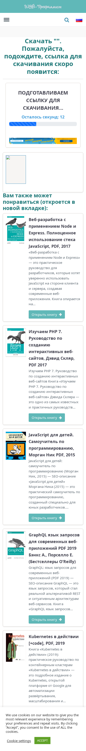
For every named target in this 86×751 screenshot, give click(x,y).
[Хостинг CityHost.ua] (43, 140)
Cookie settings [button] (19, 741)
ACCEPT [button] (42, 740)
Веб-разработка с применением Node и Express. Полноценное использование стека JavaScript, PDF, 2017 (52, 233)
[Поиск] (67, 20)
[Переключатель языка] (79, 20)
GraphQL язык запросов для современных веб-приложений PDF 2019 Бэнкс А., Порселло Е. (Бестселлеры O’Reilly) (54, 548)
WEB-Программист (43, 6)
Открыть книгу (44, 314)
